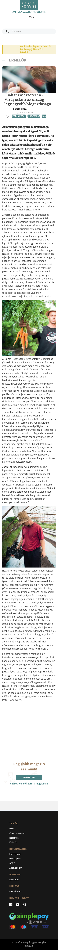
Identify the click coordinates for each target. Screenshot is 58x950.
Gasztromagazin (17, 833)
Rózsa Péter (18, 116)
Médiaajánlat (15, 859)
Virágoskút (34, 116)
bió (44, 116)
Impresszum (15, 854)
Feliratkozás (15, 892)
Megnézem (29, 777)
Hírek (12, 829)
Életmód (13, 842)
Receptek (14, 838)
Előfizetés (14, 880)
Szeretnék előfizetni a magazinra (29, 784)
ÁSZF (12, 863)
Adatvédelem (15, 868)
